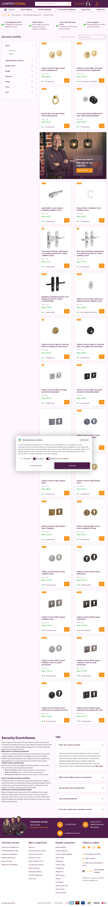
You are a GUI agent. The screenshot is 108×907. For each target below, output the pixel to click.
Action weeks (60, 865)
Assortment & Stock (36, 854)
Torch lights (59, 882)
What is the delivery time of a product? (75, 777)
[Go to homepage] (16, 3)
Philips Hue (59, 872)
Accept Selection (36, 466)
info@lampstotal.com (72, 833)
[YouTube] (98, 848)
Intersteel (12, 50)
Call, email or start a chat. (39, 827)
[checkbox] (24, 458)
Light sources (60, 875)
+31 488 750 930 (70, 824)
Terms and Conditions (44, 903)
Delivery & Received (8, 858)
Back (4, 15)
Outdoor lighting (61, 851)
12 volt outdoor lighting (64, 854)
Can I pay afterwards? (68, 799)
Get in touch (83, 170)
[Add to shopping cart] (67, 80)
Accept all (72, 466)
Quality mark (10, 66)
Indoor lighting (61, 847)
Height (7, 71)
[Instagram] (94, 848)
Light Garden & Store (36, 861)
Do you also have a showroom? (72, 788)
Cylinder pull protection (14, 60)
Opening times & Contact (37, 851)
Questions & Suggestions (10, 847)
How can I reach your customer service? (75, 810)
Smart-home (60, 889)
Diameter (8, 76)
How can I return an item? (69, 745)
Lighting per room (62, 886)
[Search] (68, 4)
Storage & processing (36, 865)
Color (7, 87)
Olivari (11, 54)
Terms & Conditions (35, 872)
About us (32, 847)
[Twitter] (89, 848)
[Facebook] (84, 848)
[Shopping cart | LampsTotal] (104, 3)
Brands (58, 879)
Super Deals (60, 858)
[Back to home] (9, 15)
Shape (7, 82)
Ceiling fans (59, 861)
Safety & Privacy (34, 868)
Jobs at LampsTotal (35, 875)
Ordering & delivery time (10, 851)
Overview (85, 440)
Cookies (67, 903)
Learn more (32, 879)
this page (99, 766)
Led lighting (60, 868)
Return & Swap (7, 861)
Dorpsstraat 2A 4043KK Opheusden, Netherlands (97, 824)
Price (7, 92)
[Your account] (97, 3)
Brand (7, 45)
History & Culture (34, 858)
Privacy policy (58, 903)
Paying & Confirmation (9, 854)
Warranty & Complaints (10, 865)
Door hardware (61, 893)
